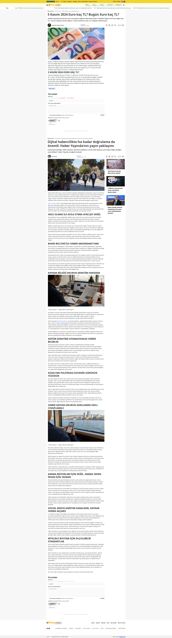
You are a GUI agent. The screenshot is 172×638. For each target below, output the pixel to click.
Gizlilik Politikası (121, 628)
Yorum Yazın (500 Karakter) (54, 103)
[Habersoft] (122, 636)
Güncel (65, 1)
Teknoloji (75, 1)
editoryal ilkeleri (63, 321)
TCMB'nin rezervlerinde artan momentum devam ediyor (115, 190)
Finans (102, 628)
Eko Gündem (85, 1)
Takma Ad (50, 96)
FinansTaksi (51, 11)
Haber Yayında (52, 203)
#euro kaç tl (52, 88)
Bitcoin (110, 4)
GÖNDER (102, 115)
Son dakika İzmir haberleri (61, 628)
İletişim (118, 1)
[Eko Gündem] (115, 164)
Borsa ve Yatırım (93, 1)
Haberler (70, 1)
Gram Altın (119, 4)
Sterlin (101, 4)
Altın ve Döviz (57, 11)
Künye (114, 1)
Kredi (79, 1)
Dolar (87, 4)
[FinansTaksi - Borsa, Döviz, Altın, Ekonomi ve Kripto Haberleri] (54, 622)
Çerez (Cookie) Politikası (111, 628)
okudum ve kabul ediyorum (61, 115)
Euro (94, 4)
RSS (49, 636)
